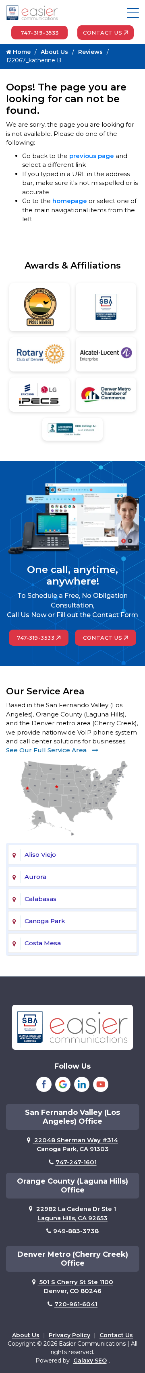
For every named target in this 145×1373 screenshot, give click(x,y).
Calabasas (40, 899)
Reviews (90, 51)
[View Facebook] (44, 1084)
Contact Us (102, 32)
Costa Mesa (43, 943)
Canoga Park (45, 921)
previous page (91, 156)
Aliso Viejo (40, 854)
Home (21, 51)
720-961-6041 (75, 1304)
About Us (54, 51)
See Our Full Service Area (47, 750)
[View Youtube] (100, 1084)
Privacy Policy (69, 1335)
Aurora (35, 876)
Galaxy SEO (90, 1360)
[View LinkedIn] (81, 1084)
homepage (69, 201)
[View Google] (62, 1084)
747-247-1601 (76, 1162)
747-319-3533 (40, 32)
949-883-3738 (76, 1231)
